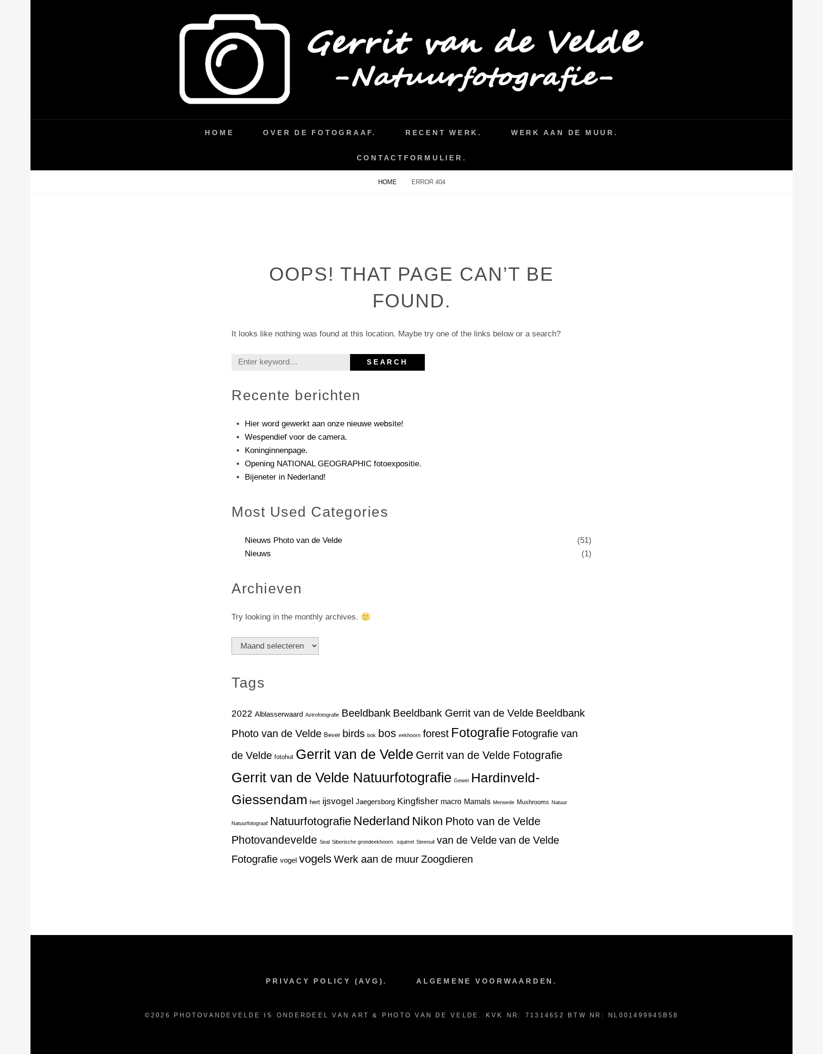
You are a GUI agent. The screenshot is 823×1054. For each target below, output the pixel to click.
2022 (241, 714)
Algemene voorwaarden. (486, 981)
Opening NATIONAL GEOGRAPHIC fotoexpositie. (333, 463)
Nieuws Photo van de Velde (293, 540)
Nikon (427, 820)
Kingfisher (417, 801)
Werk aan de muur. (564, 132)
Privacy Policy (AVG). (326, 981)
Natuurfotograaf (249, 823)
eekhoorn (410, 735)
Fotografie (480, 733)
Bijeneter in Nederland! (285, 477)
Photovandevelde (274, 840)
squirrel (405, 842)
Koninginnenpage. (276, 450)
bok (371, 735)
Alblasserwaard (279, 714)
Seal (325, 842)
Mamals (477, 802)
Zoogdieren (447, 859)
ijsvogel (337, 801)
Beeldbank (366, 713)
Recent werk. (443, 132)
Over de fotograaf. (319, 132)
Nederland (381, 821)
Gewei (461, 780)
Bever (332, 735)
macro (451, 802)
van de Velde (467, 840)
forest (436, 733)
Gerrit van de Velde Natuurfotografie (341, 777)
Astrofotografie (322, 715)
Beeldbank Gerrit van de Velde (463, 713)
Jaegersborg (375, 802)
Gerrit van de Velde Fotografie (489, 755)
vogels (315, 858)
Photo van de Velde (493, 821)
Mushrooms (533, 802)
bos (387, 733)
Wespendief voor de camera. (296, 437)
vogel (288, 860)
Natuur (559, 802)
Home (219, 132)
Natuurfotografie (310, 821)
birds (353, 733)
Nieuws (258, 553)
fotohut (283, 756)
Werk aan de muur (376, 859)
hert (315, 802)
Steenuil (425, 842)
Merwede (503, 802)
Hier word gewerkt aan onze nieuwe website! (324, 423)
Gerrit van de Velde (354, 754)
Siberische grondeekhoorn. (363, 842)
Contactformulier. (412, 158)
